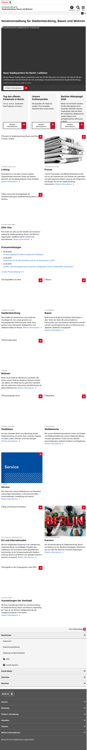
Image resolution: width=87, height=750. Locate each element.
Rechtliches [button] (6, 635)
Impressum (7, 641)
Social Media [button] (6, 671)
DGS (8, 659)
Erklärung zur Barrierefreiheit (14, 653)
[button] (83, 13)
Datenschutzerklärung (11, 647)
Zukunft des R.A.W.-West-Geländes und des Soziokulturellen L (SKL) (29, 260)
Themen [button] (4, 726)
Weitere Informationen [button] (10, 733)
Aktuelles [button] (5, 720)
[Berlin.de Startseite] (6, 2)
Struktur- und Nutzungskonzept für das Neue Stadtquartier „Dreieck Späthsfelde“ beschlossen (38, 267)
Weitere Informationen (13, 88)
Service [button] (4, 702)
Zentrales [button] (5, 677)
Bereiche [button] (5, 683)
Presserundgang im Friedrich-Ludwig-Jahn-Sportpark (23, 254)
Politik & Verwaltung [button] (9, 714)
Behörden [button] (5, 708)
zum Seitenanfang (76, 629)
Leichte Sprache (12, 665)
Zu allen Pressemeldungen (11, 272)
